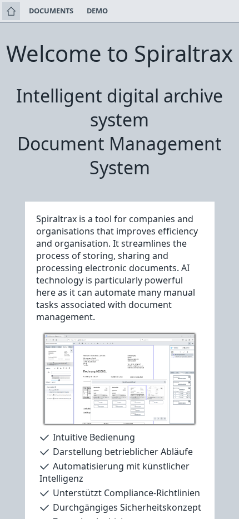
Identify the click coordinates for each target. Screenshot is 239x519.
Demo (97, 11)
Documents (51, 11)
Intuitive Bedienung (94, 437)
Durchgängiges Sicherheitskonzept (127, 507)
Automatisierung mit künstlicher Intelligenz (114, 472)
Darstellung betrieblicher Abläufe (123, 451)
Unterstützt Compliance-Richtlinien (126, 493)
